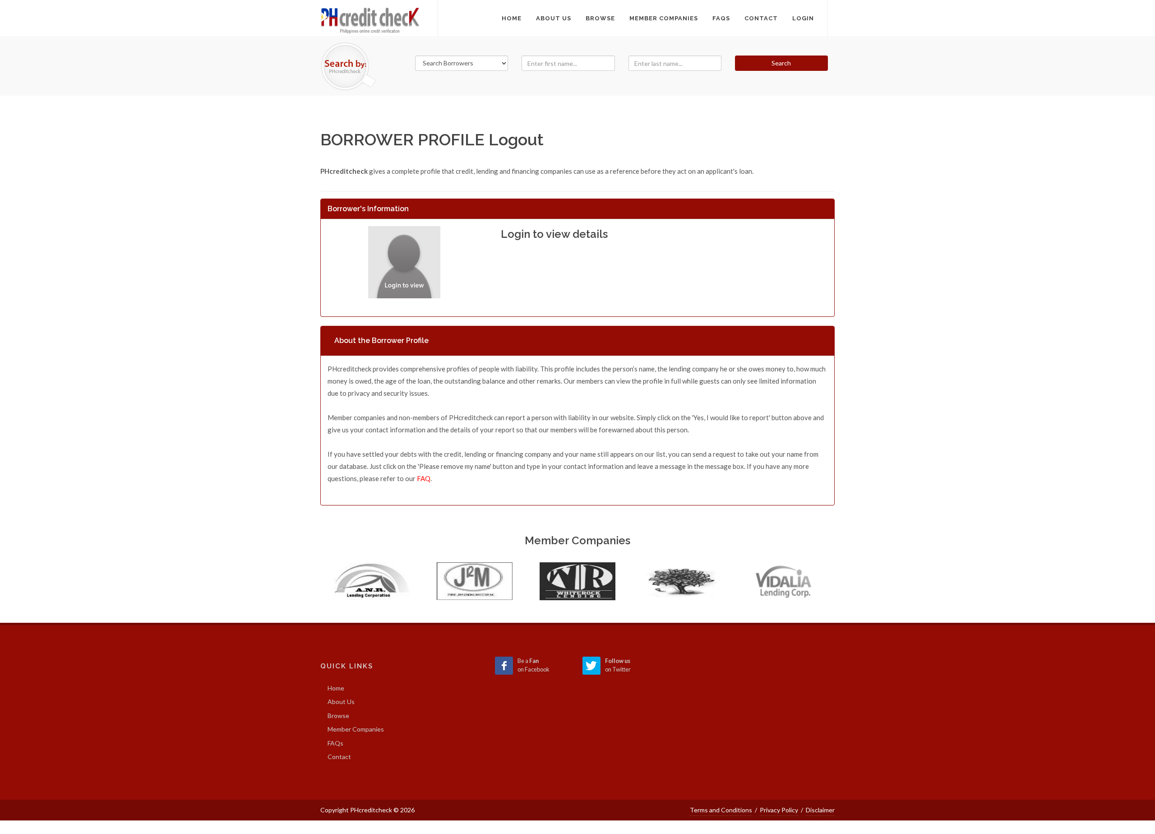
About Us (341, 701)
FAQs (335, 743)
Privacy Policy (779, 810)
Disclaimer (820, 810)
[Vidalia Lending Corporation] (783, 581)
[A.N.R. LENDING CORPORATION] (372, 581)
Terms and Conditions (721, 810)
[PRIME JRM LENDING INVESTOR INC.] (475, 581)
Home (512, 18)
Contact (339, 756)
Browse (338, 715)
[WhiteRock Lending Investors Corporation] (577, 581)
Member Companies (356, 729)
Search (781, 63)
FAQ (423, 478)
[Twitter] (591, 666)
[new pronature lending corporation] (680, 581)
